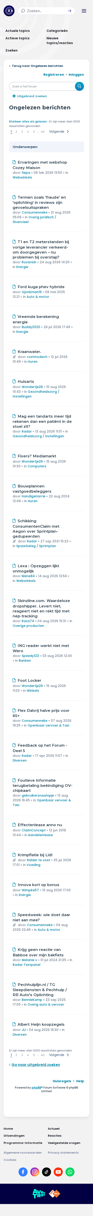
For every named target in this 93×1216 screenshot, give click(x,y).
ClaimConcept (34, 830)
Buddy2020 (31, 327)
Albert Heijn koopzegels (41, 1024)
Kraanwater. (29, 351)
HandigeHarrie (33, 496)
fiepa (26, 172)
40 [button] (43, 131)
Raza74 (28, 621)
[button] (69, 11)
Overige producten (28, 625)
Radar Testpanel (26, 964)
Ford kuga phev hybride (41, 287)
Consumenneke (34, 212)
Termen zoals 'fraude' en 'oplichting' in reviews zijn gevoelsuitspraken (39, 202)
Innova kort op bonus (38, 884)
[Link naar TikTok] (46, 1172)
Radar (27, 431)
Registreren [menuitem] (53, 74)
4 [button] (28, 131)
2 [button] (16, 131)
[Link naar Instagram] (34, 1172)
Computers (37, 466)
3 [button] (22, 131)
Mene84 (28, 576)
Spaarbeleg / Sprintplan (36, 546)
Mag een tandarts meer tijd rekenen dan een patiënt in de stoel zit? (42, 421)
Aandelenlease (40, 835)
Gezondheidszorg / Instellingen (38, 436)
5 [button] (34, 131)
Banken (25, 660)
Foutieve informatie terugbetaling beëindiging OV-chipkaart (42, 785)
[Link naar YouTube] (58, 1172)
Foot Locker (29, 680)
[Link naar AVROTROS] (39, 1194)
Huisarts (26, 381)
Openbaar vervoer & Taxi (48, 725)
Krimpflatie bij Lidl (35, 855)
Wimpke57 (30, 890)
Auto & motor (38, 296)
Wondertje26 (32, 387)
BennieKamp (32, 999)
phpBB (36, 1087)
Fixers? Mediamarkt (37, 456)
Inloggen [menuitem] (76, 74)
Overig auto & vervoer (46, 1004)
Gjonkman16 (32, 292)
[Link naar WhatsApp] (69, 1172)
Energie (22, 267)
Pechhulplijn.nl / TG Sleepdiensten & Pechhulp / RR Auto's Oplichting (40, 989)
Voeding (33, 865)
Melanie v (29, 960)
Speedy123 (30, 656)
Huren (32, 361)
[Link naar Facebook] (23, 1172)
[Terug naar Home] (9, 10)
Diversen (20, 760)
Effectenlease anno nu (40, 825)
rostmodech (37, 357)
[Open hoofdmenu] (84, 10)
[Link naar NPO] (54, 1194)
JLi (24, 1030)
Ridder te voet (38, 860)
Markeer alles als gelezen (28, 121)
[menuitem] (62, 1081)
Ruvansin (29, 262)
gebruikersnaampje (38, 795)
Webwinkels (22, 177)
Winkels (33, 690)
